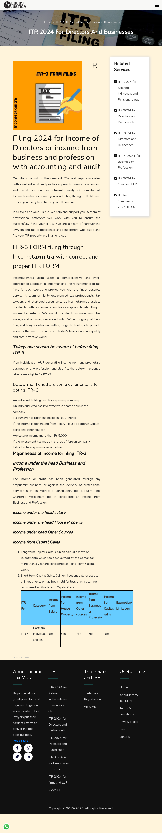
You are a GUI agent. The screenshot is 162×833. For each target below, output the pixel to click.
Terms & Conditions (127, 711)
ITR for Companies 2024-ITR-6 (126, 201)
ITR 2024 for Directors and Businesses (127, 139)
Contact (125, 737)
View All (54, 790)
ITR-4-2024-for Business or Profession (129, 162)
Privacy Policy (129, 722)
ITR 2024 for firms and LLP (127, 181)
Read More (20, 741)
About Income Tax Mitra (129, 698)
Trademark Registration (92, 696)
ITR (58, 22)
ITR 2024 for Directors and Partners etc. (127, 116)
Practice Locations (21, 657)
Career (124, 729)
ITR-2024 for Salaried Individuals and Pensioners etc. (128, 91)
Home (46, 22)
